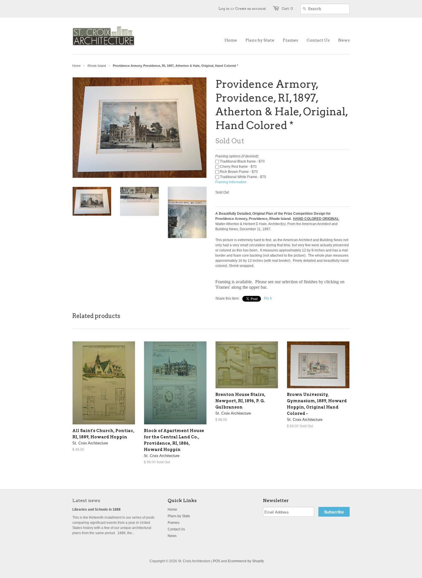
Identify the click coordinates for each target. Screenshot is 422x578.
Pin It (268, 298)
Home (172, 509)
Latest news (86, 500)
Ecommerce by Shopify (246, 561)
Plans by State (179, 516)
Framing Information (231, 182)
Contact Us (176, 529)
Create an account (250, 8)
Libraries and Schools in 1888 (96, 509)
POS (216, 561)
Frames (173, 523)
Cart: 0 (287, 8)
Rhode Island (97, 65)
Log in (223, 8)
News (172, 536)
